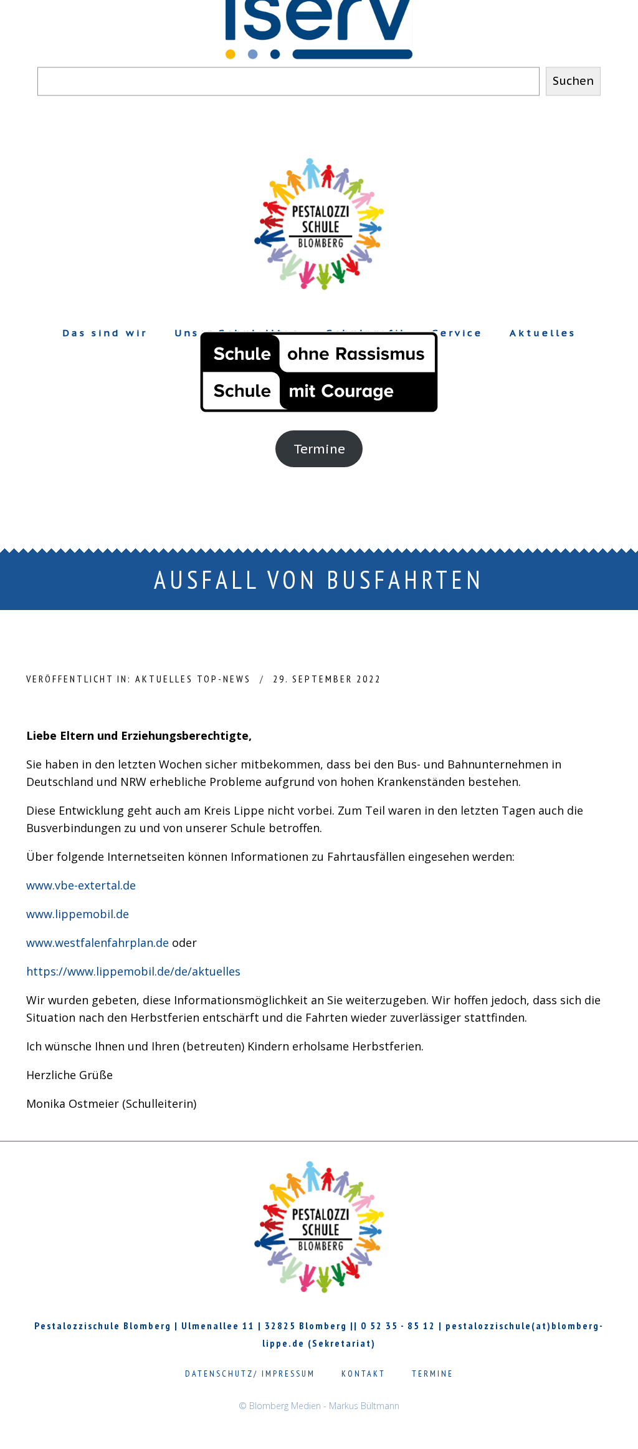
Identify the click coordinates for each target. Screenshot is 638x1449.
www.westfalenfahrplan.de (97, 942)
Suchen (573, 81)
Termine (319, 448)
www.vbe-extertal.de (81, 885)
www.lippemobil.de (77, 913)
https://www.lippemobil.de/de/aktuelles (133, 971)
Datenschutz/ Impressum (250, 1373)
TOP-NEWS (224, 678)
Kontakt (363, 1373)
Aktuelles (164, 678)
